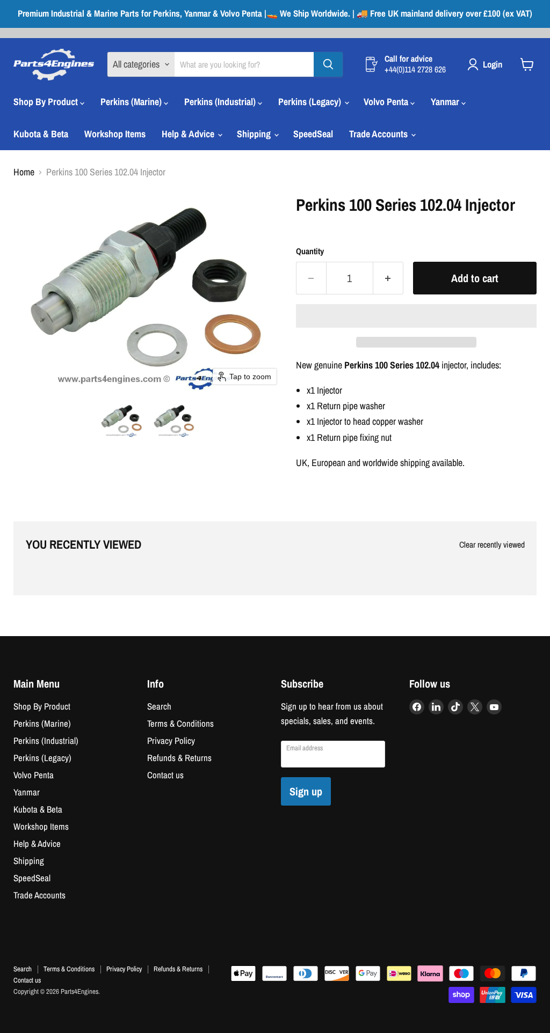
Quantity (310, 251)
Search (159, 706)
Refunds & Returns (179, 758)
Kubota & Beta (40, 134)
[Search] (328, 64)
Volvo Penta (387, 101)
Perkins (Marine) (132, 101)
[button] (122, 420)
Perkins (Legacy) (310, 101)
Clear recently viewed (492, 545)
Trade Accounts (379, 134)
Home (23, 172)
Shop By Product (46, 101)
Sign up (306, 791)
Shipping (255, 134)
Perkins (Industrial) (221, 101)
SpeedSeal (313, 134)
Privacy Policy (171, 741)
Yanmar (446, 101)
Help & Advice (189, 134)
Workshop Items (115, 134)
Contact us (165, 775)
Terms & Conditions (180, 723)
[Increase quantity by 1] (388, 278)
